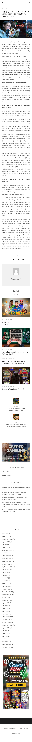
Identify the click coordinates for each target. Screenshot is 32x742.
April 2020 (5, 639)
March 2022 (5, 583)
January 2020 (6, 647)
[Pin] (18, 259)
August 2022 (6, 569)
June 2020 (5, 633)
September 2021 (7, 600)
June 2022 (5, 575)
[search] (28, 521)
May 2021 (5, 611)
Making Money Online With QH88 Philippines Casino (16, 408)
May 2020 (5, 636)
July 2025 (5, 544)
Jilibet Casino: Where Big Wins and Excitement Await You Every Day (14, 363)
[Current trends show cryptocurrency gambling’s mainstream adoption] (16, 452)
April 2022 (5, 581)
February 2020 (6, 644)
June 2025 (5, 547)
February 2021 (6, 617)
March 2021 (5, 614)
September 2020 (7, 625)
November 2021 (7, 594)
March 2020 (5, 642)
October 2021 (6, 597)
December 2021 (7, 592)
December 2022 (7, 558)
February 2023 (6, 556)
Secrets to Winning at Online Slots (14, 389)
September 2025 (7, 539)
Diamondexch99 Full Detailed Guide (13, 487)
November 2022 (7, 561)
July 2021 (5, 606)
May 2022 (5, 578)
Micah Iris (15, 279)
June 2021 (5, 608)
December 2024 (7, 550)
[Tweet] (13, 259)
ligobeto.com (6, 475)
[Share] (8, 259)
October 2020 (6, 622)
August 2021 (5, 603)
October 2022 (6, 564)
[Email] (23, 259)
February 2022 (6, 586)
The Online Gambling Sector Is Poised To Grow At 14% (16, 353)
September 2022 (7, 567)
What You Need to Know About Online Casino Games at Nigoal (16, 424)
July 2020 (5, 630)
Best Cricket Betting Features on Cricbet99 (14, 323)
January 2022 (6, 589)
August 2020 (6, 628)
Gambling (4, 8)
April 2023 (5, 553)
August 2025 (6, 542)
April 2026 (5, 533)
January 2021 (6, 619)
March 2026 (5, 536)
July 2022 (5, 572)
